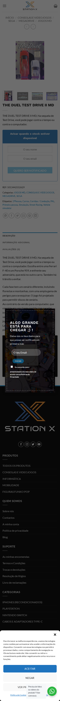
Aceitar (29, 668)
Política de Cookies (18, 695)
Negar (30, 677)
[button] (55, 634)
